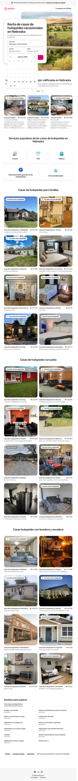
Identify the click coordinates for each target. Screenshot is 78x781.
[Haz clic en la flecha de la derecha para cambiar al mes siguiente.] (34, 57)
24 (15, 82)
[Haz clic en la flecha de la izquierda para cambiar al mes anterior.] (11, 57)
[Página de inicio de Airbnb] (9, 8)
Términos (43, 777)
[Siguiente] (42, 91)
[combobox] (25, 44)
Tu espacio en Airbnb (63, 8)
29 (34, 82)
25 (19, 82)
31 (14, 86)
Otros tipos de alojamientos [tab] (13, 704)
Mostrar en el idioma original (56, 3)
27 (26, 82)
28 (30, 82)
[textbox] (16, 51)
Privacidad (34, 777)
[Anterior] (34, 91)
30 (11, 86)
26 (22, 82)
